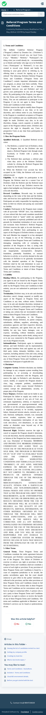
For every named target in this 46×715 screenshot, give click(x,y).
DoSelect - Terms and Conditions (18, 673)
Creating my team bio (14, 656)
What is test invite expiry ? (16, 660)
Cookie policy (37, 712)
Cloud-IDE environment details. (18, 676)
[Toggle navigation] (42, 4)
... (11, 10)
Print (9, 639)
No (18, 624)
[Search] (41, 14)
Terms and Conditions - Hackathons (19, 669)
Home (3, 10)
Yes (29, 624)
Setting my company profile (17, 652)
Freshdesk (25, 712)
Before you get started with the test (20, 680)
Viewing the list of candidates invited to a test (23, 648)
